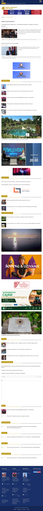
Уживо (28, 509)
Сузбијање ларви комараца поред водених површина (12, 370)
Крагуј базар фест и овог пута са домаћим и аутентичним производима (15, 184)
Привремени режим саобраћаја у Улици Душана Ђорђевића (13, 373)
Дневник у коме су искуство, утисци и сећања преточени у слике (20, 91)
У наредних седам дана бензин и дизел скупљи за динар (26, 498)
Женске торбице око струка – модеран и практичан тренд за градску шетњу (22, 343)
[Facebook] (34, 472)
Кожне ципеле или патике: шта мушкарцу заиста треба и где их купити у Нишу (22, 355)
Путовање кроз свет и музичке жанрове (5, 501)
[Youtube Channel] (40, 472)
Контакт (24, 509)
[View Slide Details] (21, 154)
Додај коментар (5, 39)
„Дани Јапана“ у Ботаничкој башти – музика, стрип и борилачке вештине (16, 181)
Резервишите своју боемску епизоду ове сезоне (10, 335)
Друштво (15, 39)
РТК (7, 45)
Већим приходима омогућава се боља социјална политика (18, 200)
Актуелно (11, 39)
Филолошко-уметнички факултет (10, 58)
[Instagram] (38, 472)
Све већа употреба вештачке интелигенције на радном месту (19, 349)
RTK (7, 27)
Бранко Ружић (17, 56)
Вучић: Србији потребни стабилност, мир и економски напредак (27, 487)
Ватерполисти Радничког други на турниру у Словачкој (18, 416)
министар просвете (31, 39)
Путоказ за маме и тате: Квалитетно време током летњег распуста (20, 217)
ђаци (26, 39)
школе (36, 39)
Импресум (19, 509)
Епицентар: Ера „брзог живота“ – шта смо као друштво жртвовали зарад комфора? (23, 447)
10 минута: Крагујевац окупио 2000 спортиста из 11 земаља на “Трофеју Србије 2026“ (23, 436)
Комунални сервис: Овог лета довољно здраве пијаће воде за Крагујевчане (22, 457)
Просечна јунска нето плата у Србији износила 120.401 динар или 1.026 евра (22, 206)
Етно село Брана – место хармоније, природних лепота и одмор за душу (14, 139)
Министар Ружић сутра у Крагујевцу (9, 43)
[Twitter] (36, 472)
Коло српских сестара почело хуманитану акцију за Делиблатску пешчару (22, 110)
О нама (15, 509)
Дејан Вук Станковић (22, 39)
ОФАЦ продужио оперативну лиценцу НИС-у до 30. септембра (19, 84)
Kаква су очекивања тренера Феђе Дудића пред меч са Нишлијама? (20, 97)
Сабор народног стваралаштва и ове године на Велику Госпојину (20, 103)
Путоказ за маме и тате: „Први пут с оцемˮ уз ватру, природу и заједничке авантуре (23, 223)
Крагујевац (12, 56)
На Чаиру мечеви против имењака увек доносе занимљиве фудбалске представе (16, 499)
